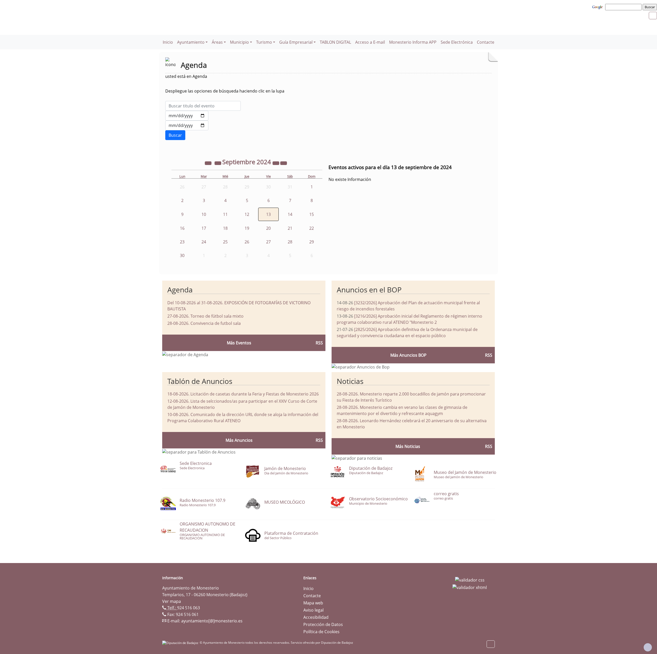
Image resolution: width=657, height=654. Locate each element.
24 (203, 242)
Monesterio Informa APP (413, 42)
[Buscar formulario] (175, 135)
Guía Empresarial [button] (296, 42)
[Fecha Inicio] (186, 116)
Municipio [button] (239, 42)
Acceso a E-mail (370, 42)
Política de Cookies (321, 631)
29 (311, 242)
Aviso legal (313, 610)
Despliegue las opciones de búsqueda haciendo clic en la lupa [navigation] (224, 91)
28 (290, 242)
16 (182, 228)
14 (290, 214)
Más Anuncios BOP (408, 355)
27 (268, 242)
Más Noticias (407, 446)
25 (225, 242)
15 (311, 214)
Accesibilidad (315, 617)
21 (290, 228)
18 (225, 228)
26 (247, 242)
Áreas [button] (217, 42)
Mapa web (313, 603)
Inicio (168, 42)
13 (268, 214)
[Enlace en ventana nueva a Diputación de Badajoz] (181, 642)
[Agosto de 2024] (218, 162)
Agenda (180, 289)
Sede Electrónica (457, 42)
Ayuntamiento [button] (191, 42)
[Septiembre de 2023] (208, 162)
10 (203, 214)
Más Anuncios (239, 440)
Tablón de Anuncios (199, 381)
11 (225, 214)
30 (182, 255)
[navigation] (624, 7)
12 (247, 214)
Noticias (350, 381)
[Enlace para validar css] (470, 579)
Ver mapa (171, 601)
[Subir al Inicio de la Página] (648, 647)
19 (247, 228)
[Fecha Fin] (186, 125)
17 (203, 228)
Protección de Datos (323, 624)
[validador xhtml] (469, 587)
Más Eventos (239, 343)
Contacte (485, 42)
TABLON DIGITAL (335, 42)
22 (311, 228)
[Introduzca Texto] (203, 106)
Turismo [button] (264, 42)
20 (268, 228)
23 (182, 242)
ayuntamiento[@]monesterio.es (212, 621)
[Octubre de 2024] (283, 162)
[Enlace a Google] (598, 7)
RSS (319, 440)
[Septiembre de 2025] (276, 162)
